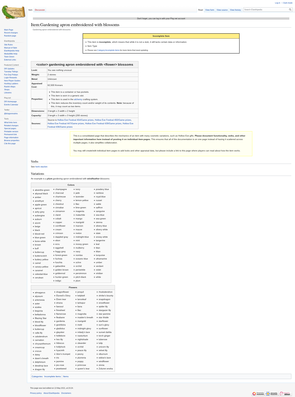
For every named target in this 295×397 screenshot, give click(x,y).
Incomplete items (52, 376)
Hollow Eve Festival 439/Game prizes (103, 123)
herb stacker (41, 166)
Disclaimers (66, 393)
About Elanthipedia (51, 393)
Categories (37, 376)
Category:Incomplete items (108, 50)
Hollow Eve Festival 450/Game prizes (113, 120)
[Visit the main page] (13, 12)
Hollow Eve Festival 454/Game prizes (75, 120)
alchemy (78, 99)
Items (66, 376)
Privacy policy (36, 393)
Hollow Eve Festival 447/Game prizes (66, 123)
